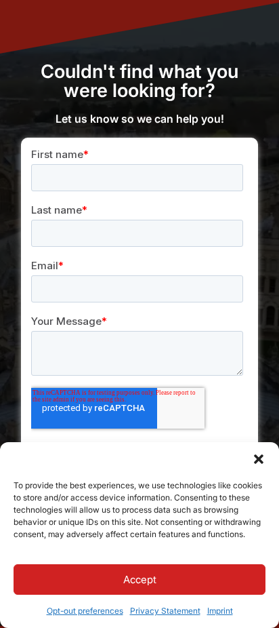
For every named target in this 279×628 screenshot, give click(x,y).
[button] (258, 459)
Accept (139, 579)
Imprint (220, 611)
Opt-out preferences (85, 611)
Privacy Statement (165, 611)
